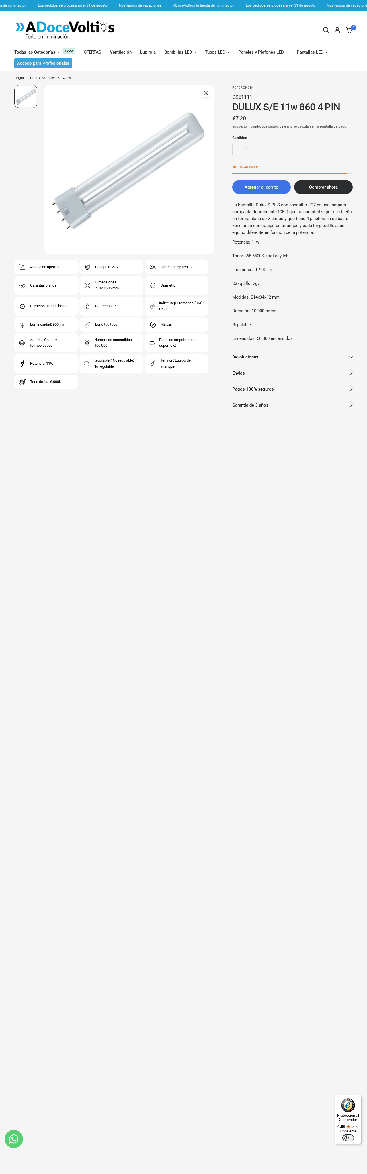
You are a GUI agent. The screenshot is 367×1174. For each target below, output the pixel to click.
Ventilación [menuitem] (121, 52)
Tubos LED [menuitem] (215, 52)
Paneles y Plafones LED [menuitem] (261, 52)
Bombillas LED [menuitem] (178, 52)
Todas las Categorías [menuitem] (34, 52)
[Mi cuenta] (337, 30)
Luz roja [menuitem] (148, 52)
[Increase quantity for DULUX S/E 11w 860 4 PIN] (256, 150)
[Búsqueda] (326, 30)
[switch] (348, 1137)
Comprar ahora (323, 187)
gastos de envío (280, 126)
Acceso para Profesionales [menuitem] (43, 63)
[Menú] (357, 1098)
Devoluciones (245, 357)
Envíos (238, 373)
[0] (348, 30)
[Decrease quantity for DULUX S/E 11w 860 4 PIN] (237, 150)
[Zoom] (206, 93)
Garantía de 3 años (250, 405)
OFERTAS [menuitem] (92, 52)
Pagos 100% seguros (253, 389)
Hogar (19, 78)
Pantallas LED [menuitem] (310, 52)
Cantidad (239, 138)
